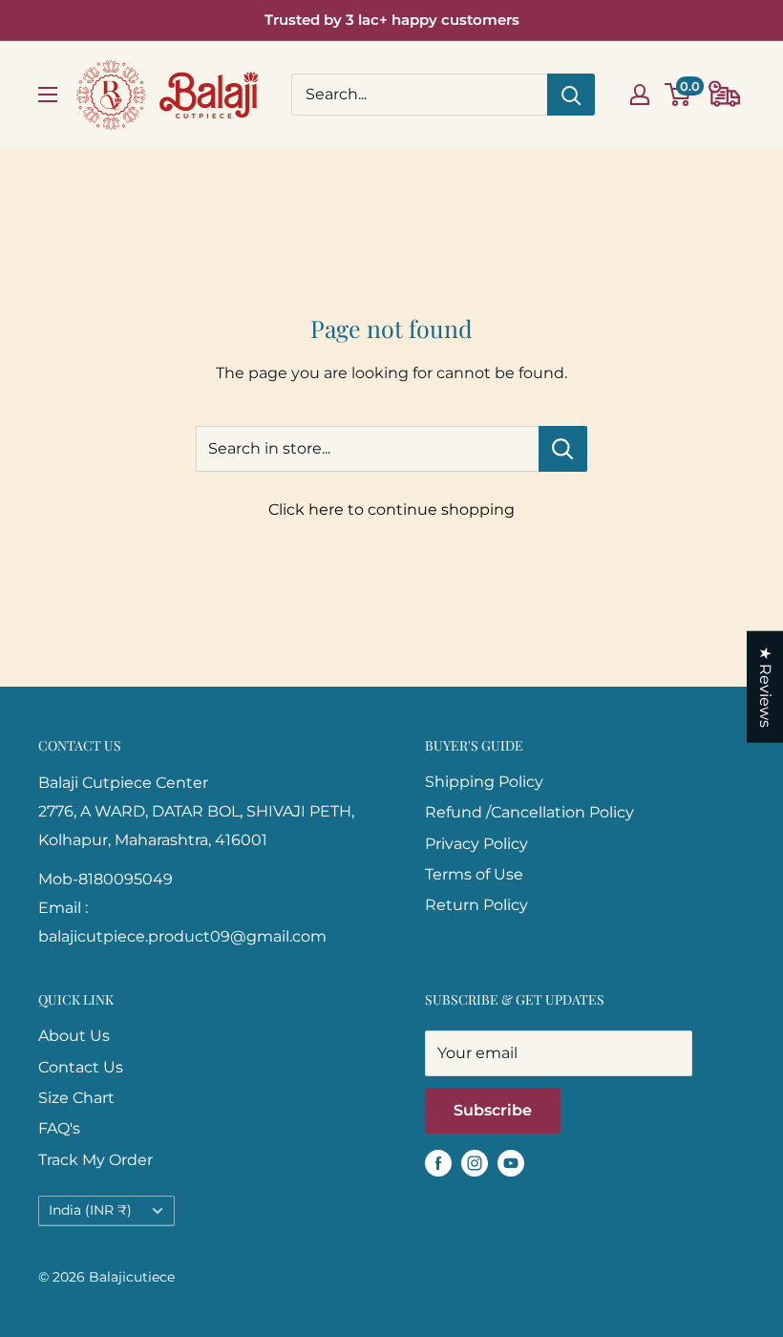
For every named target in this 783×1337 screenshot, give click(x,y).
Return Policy (476, 905)
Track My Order (95, 1160)
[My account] (639, 94)
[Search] (571, 95)
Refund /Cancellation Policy (529, 812)
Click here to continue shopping (391, 509)
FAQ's (59, 1128)
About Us (74, 1036)
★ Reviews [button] (765, 687)
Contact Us (80, 1067)
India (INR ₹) (90, 1210)
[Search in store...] (563, 449)
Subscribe (493, 1110)
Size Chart (76, 1098)
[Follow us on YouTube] (510, 1162)
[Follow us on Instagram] (474, 1162)
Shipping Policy (484, 782)
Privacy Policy (476, 844)
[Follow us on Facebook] (438, 1162)
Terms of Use (474, 874)
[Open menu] (47, 94)
